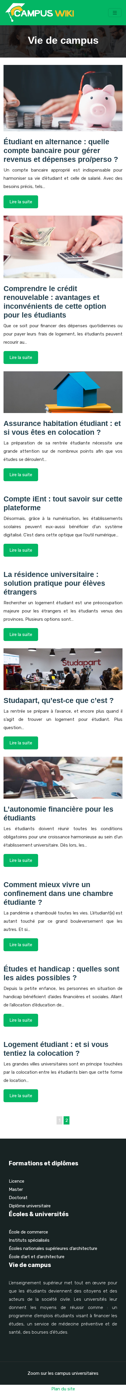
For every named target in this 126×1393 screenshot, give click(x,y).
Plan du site (63, 1389)
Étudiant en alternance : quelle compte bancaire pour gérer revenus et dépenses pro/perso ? (61, 150)
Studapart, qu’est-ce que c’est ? (59, 700)
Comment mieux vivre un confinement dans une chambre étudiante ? (58, 893)
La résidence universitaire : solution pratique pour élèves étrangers (54, 583)
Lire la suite (20, 201)
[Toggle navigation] (115, 12)
